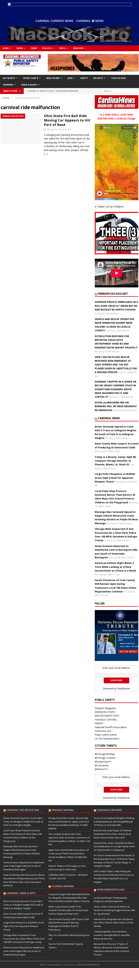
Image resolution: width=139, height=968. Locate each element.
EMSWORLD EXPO (105, 712)
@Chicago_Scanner (105, 757)
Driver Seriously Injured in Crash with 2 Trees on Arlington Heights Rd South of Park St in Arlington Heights (23, 822)
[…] (45, 153)
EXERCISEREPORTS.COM (110, 889)
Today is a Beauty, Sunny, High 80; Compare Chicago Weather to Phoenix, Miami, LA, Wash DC (115, 460)
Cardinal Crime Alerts (21, 893)
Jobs (69, 78)
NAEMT (99, 723)
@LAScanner (102, 765)
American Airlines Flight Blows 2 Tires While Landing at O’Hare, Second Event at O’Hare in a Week (115, 566)
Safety (84, 78)
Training (8, 84)
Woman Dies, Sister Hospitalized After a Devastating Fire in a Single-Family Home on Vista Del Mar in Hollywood (114, 846)
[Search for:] (119, 90)
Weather (78, 48)
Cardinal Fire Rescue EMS (22, 810)
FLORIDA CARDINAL (63, 886)
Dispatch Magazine (105, 708)
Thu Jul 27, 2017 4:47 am (59, 129)
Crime (34, 48)
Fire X (62, 48)
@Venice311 (101, 769)
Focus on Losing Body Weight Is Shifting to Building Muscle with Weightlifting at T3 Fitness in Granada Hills (114, 822)
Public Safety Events (106, 734)
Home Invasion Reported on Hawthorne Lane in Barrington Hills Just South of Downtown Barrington (23, 866)
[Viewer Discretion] (21, 129)
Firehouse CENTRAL (106, 719)
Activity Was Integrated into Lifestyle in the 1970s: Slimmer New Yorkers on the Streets (114, 923)
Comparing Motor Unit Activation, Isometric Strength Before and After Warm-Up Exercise (112, 935)
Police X (46, 48)
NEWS (20, 48)
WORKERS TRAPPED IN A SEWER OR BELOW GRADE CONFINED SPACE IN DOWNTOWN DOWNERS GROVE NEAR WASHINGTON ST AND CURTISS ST (115, 389)
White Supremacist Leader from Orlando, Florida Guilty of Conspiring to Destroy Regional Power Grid (68, 910)
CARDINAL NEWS (109, 418)
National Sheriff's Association (111, 727)
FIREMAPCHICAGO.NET (113, 294)
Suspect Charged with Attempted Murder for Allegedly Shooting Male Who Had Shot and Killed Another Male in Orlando (69, 898)
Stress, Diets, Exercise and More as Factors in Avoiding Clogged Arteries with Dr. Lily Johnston (114, 910)
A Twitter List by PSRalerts (109, 206)
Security (98, 78)
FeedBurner (123, 688)
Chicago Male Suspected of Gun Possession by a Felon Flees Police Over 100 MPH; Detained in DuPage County (24, 939)
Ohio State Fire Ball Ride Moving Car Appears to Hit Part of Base (67, 120)
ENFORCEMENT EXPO (107, 715)
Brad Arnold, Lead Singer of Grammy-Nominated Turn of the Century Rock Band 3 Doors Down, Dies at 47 (113, 834)
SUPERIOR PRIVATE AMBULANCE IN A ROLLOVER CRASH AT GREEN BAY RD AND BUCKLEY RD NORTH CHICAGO (116, 305)
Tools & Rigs (118, 78)
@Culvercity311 (103, 761)
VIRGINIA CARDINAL (63, 810)
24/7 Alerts (9, 78)
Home (6, 48)
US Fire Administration (107, 738)
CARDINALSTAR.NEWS (109, 810)
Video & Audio (29, 84)
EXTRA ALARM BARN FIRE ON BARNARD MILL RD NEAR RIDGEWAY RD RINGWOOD (116, 406)
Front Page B (30, 78)
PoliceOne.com (103, 731)
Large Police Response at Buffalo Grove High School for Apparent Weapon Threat (115, 477)
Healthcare (52, 78)
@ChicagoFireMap (105, 754)
